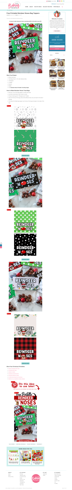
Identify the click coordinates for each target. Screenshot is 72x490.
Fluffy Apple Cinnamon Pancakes (53, 68)
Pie (55, 482)
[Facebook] (57, 1)
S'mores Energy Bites (60, 3)
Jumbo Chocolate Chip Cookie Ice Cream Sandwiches (53, 89)
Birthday (21, 473)
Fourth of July (22, 479)
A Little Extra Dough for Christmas (15, 377)
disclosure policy (20, 18)
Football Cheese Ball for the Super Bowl (61, 68)
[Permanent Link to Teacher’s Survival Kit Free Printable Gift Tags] (25, 460)
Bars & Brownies (57, 473)
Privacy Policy (10, 476)
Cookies (56, 479)
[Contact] (63, 1)
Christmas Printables (21, 444)
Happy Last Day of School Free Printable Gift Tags (13, 462)
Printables (39, 444)
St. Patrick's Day (23, 476)
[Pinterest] (59, 1)
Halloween (22, 480)
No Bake (56, 483)
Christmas (22, 483)
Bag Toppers (11, 444)
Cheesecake (57, 476)
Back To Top (64, 488)
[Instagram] (61, 1)
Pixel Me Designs (29, 488)
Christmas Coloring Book (14, 373)
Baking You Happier (14, 5)
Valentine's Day (22, 475)
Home (9, 473)
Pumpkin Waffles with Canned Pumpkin (61, 78)
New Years (22, 484)
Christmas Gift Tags (13, 370)
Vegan (44, 475)
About (9, 475)
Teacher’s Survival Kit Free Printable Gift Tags (25, 462)
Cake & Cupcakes (58, 475)
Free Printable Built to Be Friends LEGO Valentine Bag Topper (37, 462)
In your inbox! (52, 1)
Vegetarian (45, 473)
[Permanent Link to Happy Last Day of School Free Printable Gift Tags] (13, 460)
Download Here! (25, 155)
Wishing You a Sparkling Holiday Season (17, 378)
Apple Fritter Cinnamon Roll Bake (61, 88)
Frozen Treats (57, 480)
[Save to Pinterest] (1, 247)
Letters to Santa (12, 371)
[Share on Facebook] (1, 245)
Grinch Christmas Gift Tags (14, 368)
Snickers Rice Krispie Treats (53, 78)
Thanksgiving (22, 482)
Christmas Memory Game (14, 375)
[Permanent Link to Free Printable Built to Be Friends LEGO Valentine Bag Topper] (37, 460)
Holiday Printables (31, 444)
